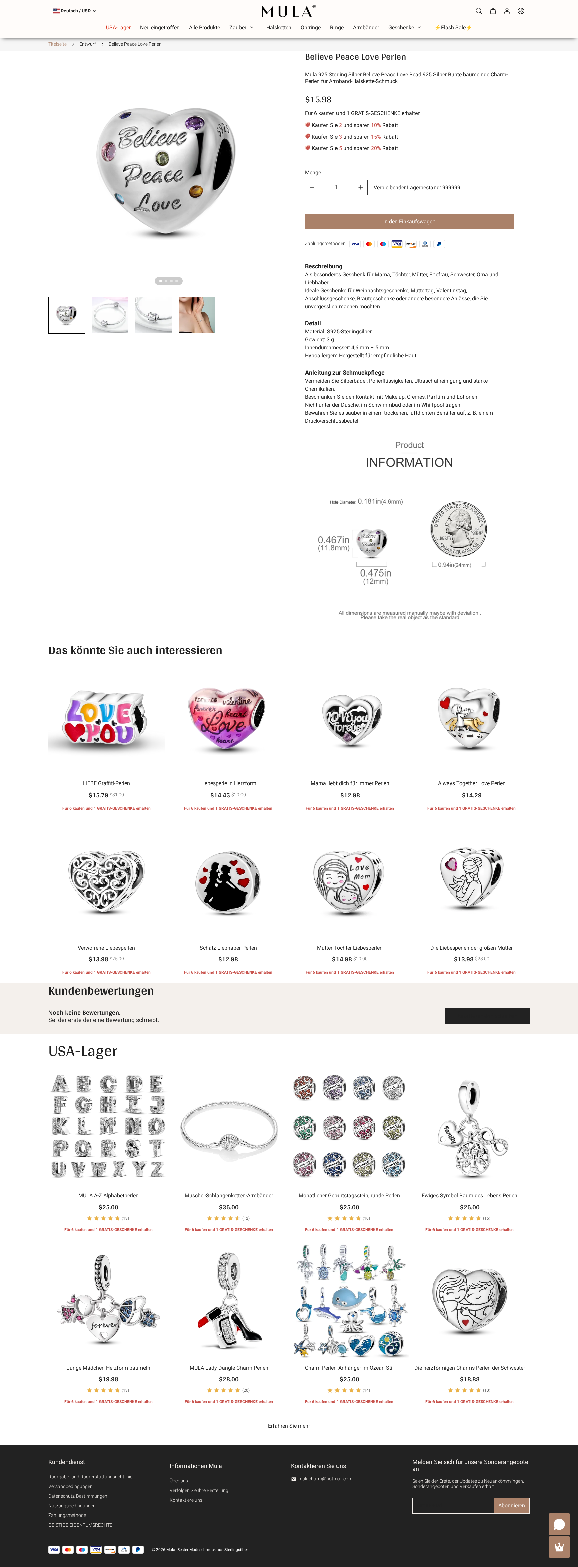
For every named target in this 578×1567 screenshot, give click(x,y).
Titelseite (57, 44)
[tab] (160, 281)
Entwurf (87, 44)
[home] (289, 11)
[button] (66, 315)
